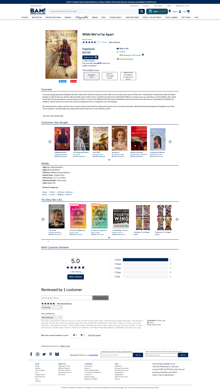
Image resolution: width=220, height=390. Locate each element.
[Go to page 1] (109, 159)
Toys (36, 379)
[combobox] (98, 11)
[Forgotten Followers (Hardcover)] (158, 139)
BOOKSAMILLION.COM (107, 387)
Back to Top (65, 346)
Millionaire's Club (182, 6)
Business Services (64, 370)
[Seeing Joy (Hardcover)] (119, 138)
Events (146, 6)
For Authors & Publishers (93, 372)
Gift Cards (158, 6)
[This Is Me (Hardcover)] (56, 216)
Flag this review (94, 335)
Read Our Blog (89, 377)
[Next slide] (170, 141)
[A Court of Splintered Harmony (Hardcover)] (78, 216)
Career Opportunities (91, 370)
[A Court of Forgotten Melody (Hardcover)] (100, 216)
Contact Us (88, 374)
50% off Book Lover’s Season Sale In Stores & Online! (186, 2)
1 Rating (104, 42)
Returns (117, 379)
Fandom (38, 381)
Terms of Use (132, 387)
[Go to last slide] (49, 141)
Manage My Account (122, 368)
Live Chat (94, 355)
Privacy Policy (154, 387)
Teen (37, 372)
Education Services (64, 372)
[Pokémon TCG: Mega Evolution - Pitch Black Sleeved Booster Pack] (164, 217)
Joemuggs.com (121, 387)
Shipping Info (119, 374)
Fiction (52, 192)
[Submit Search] (142, 11)
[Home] (37, 11)
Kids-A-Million (40, 370)
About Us (87, 368)
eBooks (37, 368)
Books (45, 192)
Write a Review (114, 42)
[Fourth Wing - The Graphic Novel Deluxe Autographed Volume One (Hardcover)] (121, 218)
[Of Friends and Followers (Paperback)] (82, 138)
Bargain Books (40, 374)
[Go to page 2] (110, 159)
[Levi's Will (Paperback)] (100, 138)
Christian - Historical (65, 192)
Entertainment (40, 377)
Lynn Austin (88, 39)
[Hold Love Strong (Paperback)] (139, 138)
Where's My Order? (121, 377)
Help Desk (118, 366)
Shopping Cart (119, 372)
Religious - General (64, 194)
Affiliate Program (64, 368)
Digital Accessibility (90, 379)
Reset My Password (121, 370)
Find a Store (88, 366)
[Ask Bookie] (157, 11)
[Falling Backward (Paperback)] (62, 138)
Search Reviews (100, 298)
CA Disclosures (143, 387)
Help (169, 6)
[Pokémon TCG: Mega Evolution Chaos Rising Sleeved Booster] (142, 217)
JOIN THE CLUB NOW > (163, 375)
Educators (134, 6)
